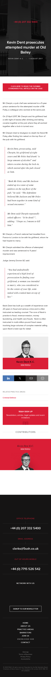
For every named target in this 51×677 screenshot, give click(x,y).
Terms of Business (25, 654)
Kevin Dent (7, 305)
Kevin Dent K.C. (16, 59)
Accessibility (25, 659)
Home (25, 623)
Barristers (25, 633)
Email (31, 378)
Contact (25, 642)
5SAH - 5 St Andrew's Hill (25, 8)
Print (42, 378)
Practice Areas (25, 629)
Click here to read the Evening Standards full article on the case (25, 87)
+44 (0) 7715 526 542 (25, 569)
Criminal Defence (9, 398)
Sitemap (26, 652)
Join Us (25, 636)
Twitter (25, 590)
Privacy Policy (25, 657)
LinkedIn (8, 378)
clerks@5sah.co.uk (25, 549)
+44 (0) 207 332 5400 (26, 21)
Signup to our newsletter (25, 609)
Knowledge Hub (25, 639)
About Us (25, 626)
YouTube (33, 590)
